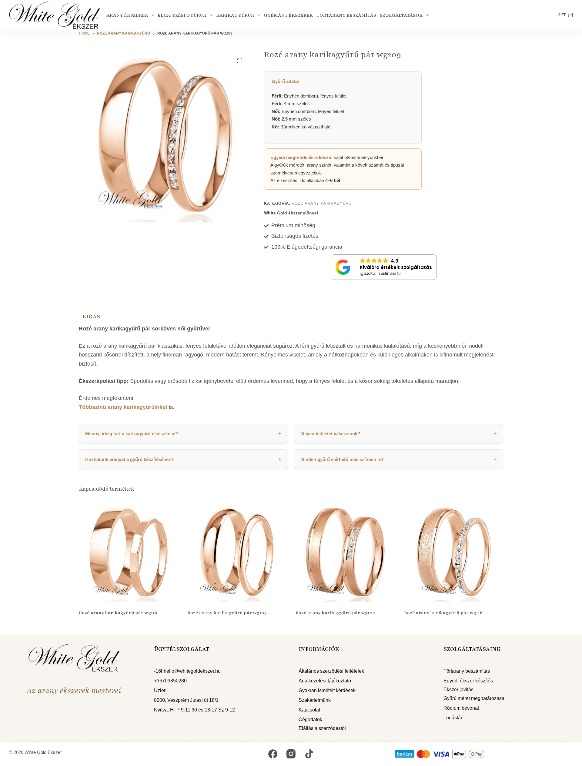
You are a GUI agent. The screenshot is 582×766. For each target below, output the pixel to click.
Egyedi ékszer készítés (468, 680)
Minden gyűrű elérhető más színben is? (398, 459)
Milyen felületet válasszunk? (398, 434)
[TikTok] (309, 753)
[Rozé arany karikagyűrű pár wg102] (345, 552)
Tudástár (452, 717)
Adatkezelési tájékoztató (325, 680)
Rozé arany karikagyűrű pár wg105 (226, 613)
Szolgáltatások (401, 15)
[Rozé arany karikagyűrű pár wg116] (128, 552)
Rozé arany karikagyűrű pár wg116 (118, 613)
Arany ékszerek (127, 15)
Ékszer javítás (458, 689)
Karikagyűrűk (235, 15)
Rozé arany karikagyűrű (321, 203)
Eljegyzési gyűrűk (182, 15)
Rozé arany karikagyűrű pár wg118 (443, 613)
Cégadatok (310, 719)
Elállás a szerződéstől (322, 728)
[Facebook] (272, 753)
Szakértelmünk (315, 700)
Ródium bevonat (461, 708)
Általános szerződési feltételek (331, 671)
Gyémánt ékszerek (288, 15)
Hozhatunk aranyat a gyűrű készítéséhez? (183, 459)
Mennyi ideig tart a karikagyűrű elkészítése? (183, 434)
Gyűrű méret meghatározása (473, 698)
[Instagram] (291, 753)
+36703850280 (170, 680)
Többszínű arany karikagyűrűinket (123, 407)
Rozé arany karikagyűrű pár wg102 (335, 613)
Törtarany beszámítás (346, 15)
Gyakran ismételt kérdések (327, 690)
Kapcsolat (309, 709)
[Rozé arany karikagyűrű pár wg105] (237, 552)
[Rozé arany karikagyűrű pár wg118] (453, 552)
